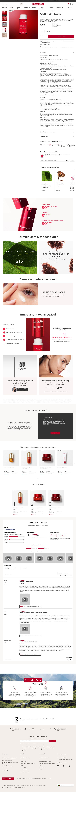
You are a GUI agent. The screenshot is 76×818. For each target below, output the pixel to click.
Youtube (54, 422)
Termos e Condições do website (28, 785)
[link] (57, 25)
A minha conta (24, 769)
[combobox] (65, 785)
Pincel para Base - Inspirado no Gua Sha (10, 763)
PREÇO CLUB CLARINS (57, 25)
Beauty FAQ (23, 767)
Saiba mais (44, 190)
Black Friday (5, 770)
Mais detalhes (54, 21)
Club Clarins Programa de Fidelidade (47, 763)
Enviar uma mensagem (62, 756)
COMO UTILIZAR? (65, 59)
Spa (40, 765)
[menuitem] (68, 4)
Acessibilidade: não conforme (19, 787)
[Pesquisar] (22, 4)
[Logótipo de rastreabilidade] (42, 156)
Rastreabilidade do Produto (45, 761)
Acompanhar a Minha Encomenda (28, 763)
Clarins (58, 422)
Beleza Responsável (43, 759)
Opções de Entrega (25, 756)
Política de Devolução (25, 759)
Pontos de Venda (42, 767)
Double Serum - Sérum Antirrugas (9, 756)
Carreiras (41, 769)
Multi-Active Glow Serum (7, 765)
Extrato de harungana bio (14, 255)
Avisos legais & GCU (6, 787)
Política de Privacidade (38, 743)
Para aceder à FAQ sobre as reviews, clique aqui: (38, 525)
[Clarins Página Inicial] (38, 4)
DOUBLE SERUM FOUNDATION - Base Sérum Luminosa (9, 760)
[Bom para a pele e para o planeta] (61, 141)
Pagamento (23, 761)
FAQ (22, 765)
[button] (4, 13)
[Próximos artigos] (4, 39)
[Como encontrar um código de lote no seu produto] (67, 160)
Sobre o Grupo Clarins (44, 756)
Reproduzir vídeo (55, 433)
